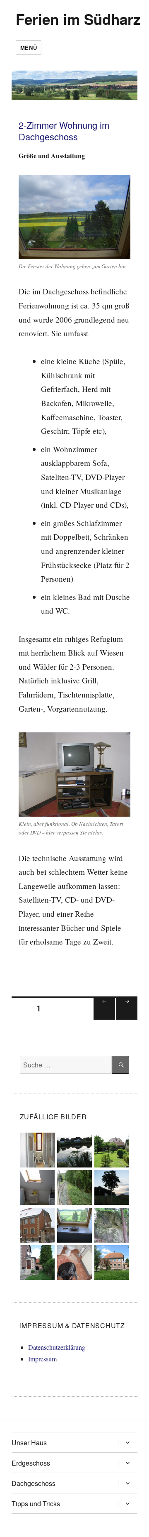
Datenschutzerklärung (56, 1347)
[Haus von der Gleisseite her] (111, 1261)
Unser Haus (29, 1442)
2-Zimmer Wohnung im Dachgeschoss (64, 130)
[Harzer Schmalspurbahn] (74, 1186)
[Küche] (37, 1186)
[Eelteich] (74, 1149)
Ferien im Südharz (78, 19)
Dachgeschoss (33, 1483)
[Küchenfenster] (74, 1223)
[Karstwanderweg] (111, 1186)
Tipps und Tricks (36, 1503)
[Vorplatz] (37, 1261)
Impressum (42, 1358)
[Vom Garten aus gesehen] (111, 1149)
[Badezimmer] (37, 1149)
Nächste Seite (126, 1019)
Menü (28, 47)
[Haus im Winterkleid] (37, 1223)
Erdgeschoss (31, 1463)
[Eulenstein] (111, 1223)
